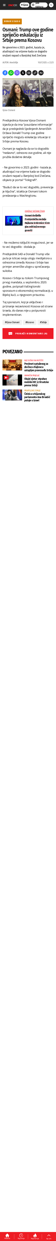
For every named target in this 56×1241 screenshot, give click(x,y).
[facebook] (5, 72)
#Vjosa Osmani (12, 322)
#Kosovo (30, 322)
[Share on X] (23, 72)
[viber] (17, 73)
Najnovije (21, 1238)
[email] (29, 73)
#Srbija (43, 322)
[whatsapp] (11, 73)
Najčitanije (35, 1238)
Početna (7, 1238)
